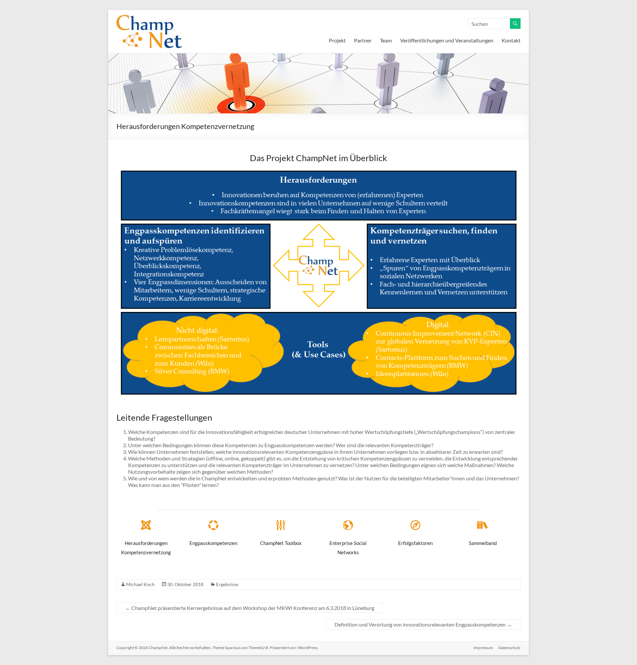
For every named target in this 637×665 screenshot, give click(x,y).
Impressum (483, 647)
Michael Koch (140, 584)
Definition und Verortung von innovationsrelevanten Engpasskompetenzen (423, 624)
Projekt (337, 40)
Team (386, 40)
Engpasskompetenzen (213, 543)
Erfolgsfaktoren (415, 543)
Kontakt (511, 40)
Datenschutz (509, 647)
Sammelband (483, 543)
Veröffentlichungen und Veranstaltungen (446, 40)
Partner (363, 40)
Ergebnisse (227, 584)
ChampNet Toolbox (281, 543)
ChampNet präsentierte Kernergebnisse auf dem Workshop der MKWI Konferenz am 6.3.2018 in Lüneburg (249, 608)
